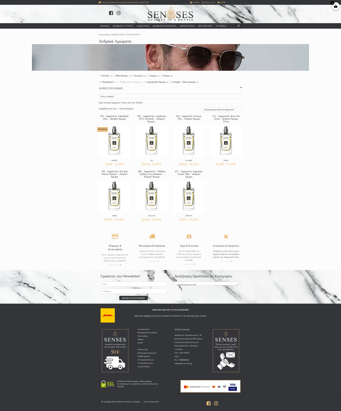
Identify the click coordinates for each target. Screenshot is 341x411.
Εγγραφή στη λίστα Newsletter (133, 298)
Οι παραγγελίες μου (146, 360)
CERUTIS (188, 215)
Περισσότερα (114, 265)
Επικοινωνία (143, 349)
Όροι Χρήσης (143, 336)
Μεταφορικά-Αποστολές (147, 332)
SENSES (104, 26)
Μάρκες (141, 339)
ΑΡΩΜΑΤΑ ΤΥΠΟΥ (123, 26)
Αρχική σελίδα (104, 34)
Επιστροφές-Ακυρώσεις (147, 353)
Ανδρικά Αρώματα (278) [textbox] (207, 284)
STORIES (221, 26)
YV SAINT (188, 160)
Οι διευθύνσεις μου (145, 363)
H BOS (226, 160)
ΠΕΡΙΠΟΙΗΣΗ (187, 26)
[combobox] (207, 283)
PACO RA (151, 215)
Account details (144, 366)
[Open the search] (238, 26)
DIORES (114, 160)
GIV (151, 160)
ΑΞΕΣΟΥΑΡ (143, 26)
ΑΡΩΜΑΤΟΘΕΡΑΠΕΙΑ (164, 26)
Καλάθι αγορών (144, 356)
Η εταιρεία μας (143, 329)
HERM (114, 215)
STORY (140, 343)
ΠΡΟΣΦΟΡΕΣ (205, 26)
